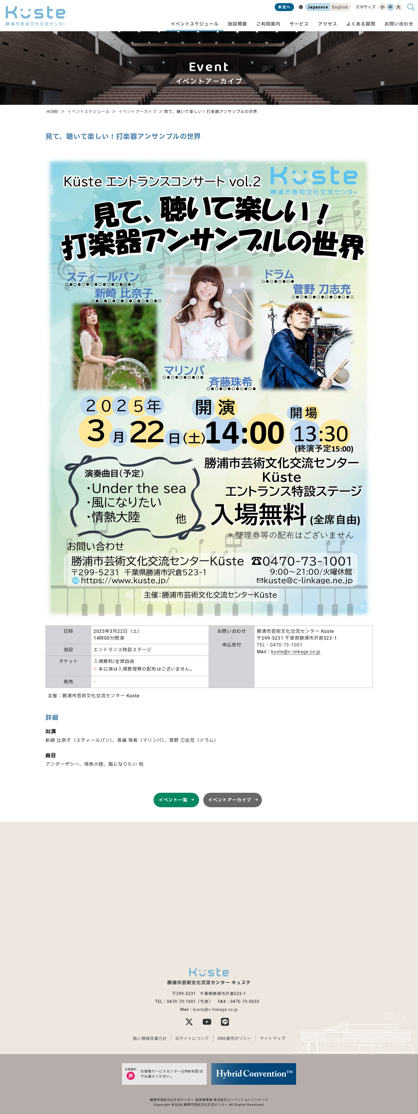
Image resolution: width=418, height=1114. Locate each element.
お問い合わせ (398, 24)
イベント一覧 (173, 800)
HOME (53, 111)
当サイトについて (192, 1038)
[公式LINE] (227, 1022)
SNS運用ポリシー (235, 1038)
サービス (299, 24)
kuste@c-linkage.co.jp (295, 651)
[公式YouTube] (209, 1022)
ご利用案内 (268, 24)
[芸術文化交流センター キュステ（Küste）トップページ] (35, 15)
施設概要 (237, 24)
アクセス (327, 24)
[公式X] (191, 1022)
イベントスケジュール (195, 24)
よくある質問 (360, 24)
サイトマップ (272, 1038)
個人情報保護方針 (150, 1038)
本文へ (284, 7)
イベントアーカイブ (137, 111)
